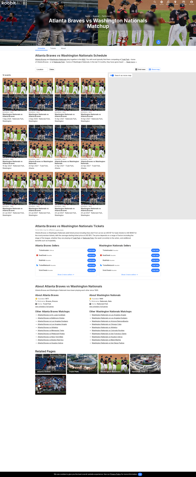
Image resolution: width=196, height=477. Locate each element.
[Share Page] (158, 42)
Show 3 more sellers (128, 274)
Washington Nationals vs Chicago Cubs (106, 324)
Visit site (91, 250)
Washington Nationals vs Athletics (104, 327)
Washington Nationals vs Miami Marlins (106, 340)
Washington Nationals (58, 59)
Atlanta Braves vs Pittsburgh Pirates (51, 334)
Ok (140, 474)
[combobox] (41, 69)
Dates (52, 69)
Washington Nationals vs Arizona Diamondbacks (110, 321)
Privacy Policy (115, 474)
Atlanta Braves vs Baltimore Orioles (51, 318)
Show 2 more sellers (65, 274)
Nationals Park (59, 62)
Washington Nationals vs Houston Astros (107, 337)
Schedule (41, 48)
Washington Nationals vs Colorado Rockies (108, 330)
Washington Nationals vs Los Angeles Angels (109, 315)
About (63, 48)
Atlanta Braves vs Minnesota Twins (51, 330)
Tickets (53, 48)
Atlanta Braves (40, 59)
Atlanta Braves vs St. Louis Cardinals (51, 315)
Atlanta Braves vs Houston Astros (50, 343)
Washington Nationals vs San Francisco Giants (109, 334)
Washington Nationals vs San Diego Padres (108, 343)
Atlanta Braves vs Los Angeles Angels (52, 324)
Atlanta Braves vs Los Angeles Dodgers (53, 321)
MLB (83, 59)
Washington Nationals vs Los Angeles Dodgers (109, 318)
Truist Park (125, 59)
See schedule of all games (44, 306)
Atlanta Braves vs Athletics (48, 327)
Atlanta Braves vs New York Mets (50, 337)
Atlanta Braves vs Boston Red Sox (50, 340)
